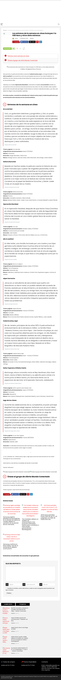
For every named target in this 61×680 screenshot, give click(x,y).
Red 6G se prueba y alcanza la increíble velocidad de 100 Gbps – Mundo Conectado (19, 609)
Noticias (31, 38)
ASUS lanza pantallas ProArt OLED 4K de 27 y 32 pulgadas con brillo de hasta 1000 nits (49, 517)
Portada (5, 30)
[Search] (58, 24)
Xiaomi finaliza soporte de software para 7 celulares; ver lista (19, 619)
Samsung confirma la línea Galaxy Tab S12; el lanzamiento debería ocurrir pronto (10, 546)
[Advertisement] (30, 11)
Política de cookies (48, 676)
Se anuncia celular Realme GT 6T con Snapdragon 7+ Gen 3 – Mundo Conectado (19, 649)
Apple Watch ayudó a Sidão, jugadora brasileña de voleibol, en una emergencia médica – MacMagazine (19, 639)
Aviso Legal (9, 677)
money (16, 38)
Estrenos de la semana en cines (18, 56)
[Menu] (2, 24)
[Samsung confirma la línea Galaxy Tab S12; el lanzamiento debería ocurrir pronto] (11, 534)
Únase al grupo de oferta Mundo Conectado (23, 60)
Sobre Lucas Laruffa (38, 676)
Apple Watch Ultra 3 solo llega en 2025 (19, 628)
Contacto (31, 676)
